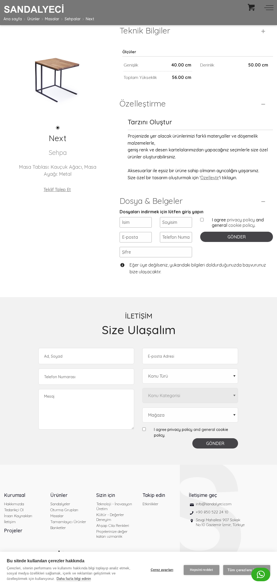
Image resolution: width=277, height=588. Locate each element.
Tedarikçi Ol (14, 509)
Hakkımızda (14, 503)
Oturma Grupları (64, 509)
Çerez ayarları (162, 570)
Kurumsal (14, 495)
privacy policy (241, 219)
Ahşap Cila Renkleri (112, 525)
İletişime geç (203, 495)
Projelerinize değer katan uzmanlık (111, 534)
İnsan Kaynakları (18, 515)
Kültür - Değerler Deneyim (110, 517)
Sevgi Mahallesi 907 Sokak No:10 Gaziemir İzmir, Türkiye (220, 522)
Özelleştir (209, 177)
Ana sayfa (13, 18)
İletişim (10, 521)
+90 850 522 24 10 (212, 512)
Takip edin (154, 495)
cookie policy (241, 225)
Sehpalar (73, 18)
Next (90, 18)
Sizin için (105, 495)
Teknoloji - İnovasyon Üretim (114, 506)
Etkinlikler (150, 503)
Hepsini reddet (201, 570)
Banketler (58, 527)
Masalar (52, 18)
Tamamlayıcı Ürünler (68, 521)
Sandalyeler (60, 503)
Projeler (13, 530)
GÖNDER (236, 237)
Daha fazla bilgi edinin (74, 579)
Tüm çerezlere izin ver (246, 570)
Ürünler (33, 18)
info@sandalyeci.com (214, 503)
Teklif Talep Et (57, 189)
